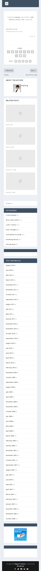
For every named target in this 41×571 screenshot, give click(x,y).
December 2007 (11, 450)
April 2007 (9, 489)
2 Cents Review (11, 215)
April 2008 (9, 431)
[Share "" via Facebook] (9, 52)
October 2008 (10, 411)
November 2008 (11, 407)
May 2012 (9, 275)
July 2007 (9, 475)
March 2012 (10, 280)
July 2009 (9, 392)
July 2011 (9, 309)
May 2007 (9, 484)
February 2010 (11, 368)
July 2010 (9, 348)
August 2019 (10, 265)
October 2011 (10, 294)
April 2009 (9, 397)
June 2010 (9, 353)
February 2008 (11, 441)
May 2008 (9, 426)
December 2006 (11, 509)
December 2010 (11, 324)
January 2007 (10, 504)
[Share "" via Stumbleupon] (17, 56)
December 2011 (11, 285)
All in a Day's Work (12, 220)
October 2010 (10, 333)
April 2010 (9, 358)
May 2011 (9, 314)
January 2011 (10, 319)
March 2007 (10, 494)
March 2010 (10, 363)
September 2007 (11, 465)
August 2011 (10, 304)
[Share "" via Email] (20, 56)
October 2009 (10, 377)
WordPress (20, 566)
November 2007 (11, 455)
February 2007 (11, 499)
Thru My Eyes (10, 244)
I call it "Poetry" (11, 225)
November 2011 (11, 290)
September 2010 (11, 338)
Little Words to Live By (13, 234)
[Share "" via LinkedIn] (28, 52)
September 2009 (11, 382)
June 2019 (9, 270)
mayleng (17, 17)
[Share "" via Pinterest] (24, 52)
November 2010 (11, 329)
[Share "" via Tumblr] (20, 52)
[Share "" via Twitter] (13, 52)
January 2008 (10, 446)
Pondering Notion (12, 239)
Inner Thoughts (11, 230)
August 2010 (10, 343)
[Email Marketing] (20, 540)
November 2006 (11, 514)
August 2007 (10, 470)
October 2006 (10, 519)
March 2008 (10, 436)
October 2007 (10, 460)
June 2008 (9, 421)
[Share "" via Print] (24, 56)
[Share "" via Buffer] (32, 52)
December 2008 (11, 402)
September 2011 (11, 299)
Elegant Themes (20, 564)
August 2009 (10, 387)
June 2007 (9, 480)
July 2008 (9, 416)
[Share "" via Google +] (17, 52)
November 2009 (11, 372)
